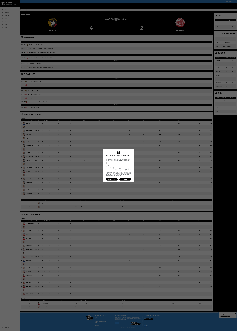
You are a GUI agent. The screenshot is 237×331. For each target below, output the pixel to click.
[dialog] (118, 165)
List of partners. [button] (128, 170)
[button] (118, 166)
